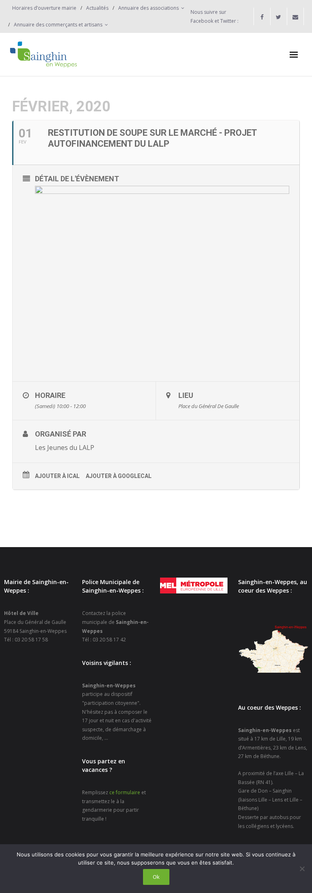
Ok (156, 876)
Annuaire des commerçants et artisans (58, 24)
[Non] (302, 869)
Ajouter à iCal (57, 476)
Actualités (97, 7)
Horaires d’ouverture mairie (44, 7)
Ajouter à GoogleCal (119, 476)
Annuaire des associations (148, 7)
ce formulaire (124, 792)
